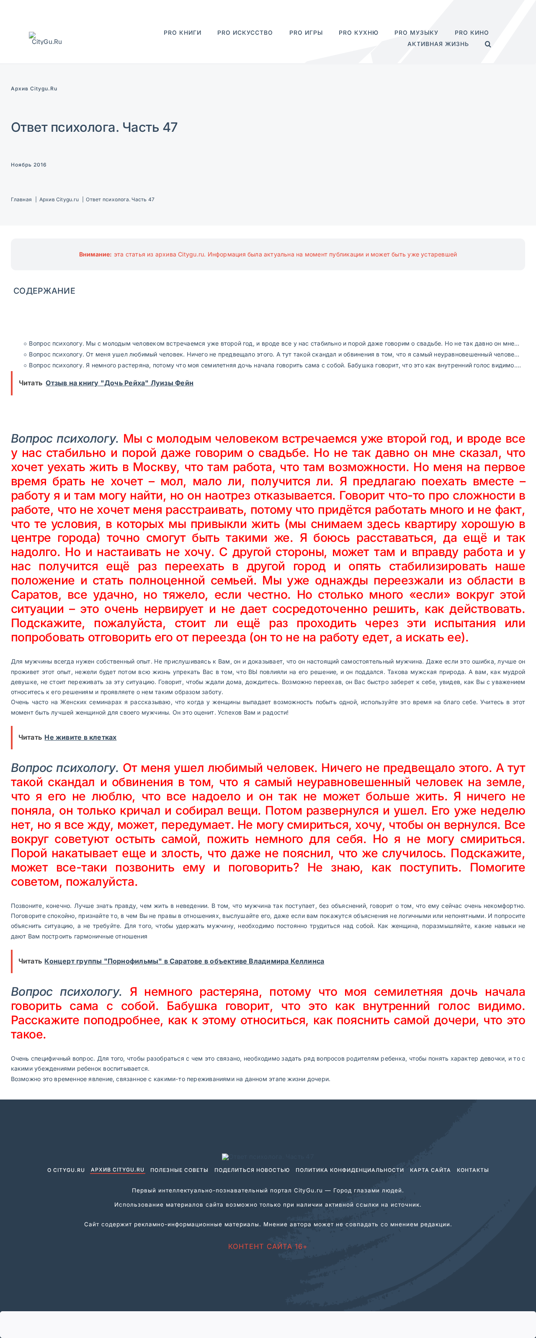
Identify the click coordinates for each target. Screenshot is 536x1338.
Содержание (44, 291)
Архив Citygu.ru (34, 88)
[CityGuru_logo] (47, 35)
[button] (488, 44)
